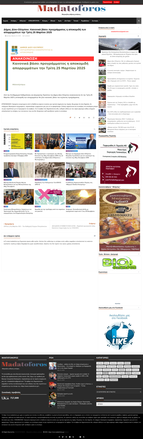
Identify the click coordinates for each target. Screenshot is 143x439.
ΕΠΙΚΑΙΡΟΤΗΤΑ (34, 21)
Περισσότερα (107, 2)
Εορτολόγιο (117, 303)
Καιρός (129, 370)
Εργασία (122, 370)
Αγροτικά (113, 363)
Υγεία (59, 21)
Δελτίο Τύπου (7, 179)
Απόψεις (14, 21)
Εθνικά (52, 21)
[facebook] (59, 437)
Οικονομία (112, 373)
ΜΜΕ (105, 373)
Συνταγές (95, 21)
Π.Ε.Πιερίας (120, 373)
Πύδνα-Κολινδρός (115, 376)
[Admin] (76, 435)
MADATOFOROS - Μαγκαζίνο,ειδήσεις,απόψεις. (29, 432)
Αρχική (5, 21)
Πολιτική (105, 376)
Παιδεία (128, 373)
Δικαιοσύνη (135, 366)
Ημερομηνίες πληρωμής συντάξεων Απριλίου (121, 96)
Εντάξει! (116, 2)
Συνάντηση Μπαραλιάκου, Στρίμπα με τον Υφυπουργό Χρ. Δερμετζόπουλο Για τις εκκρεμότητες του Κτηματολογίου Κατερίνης (18, 211)
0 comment (27, 36)
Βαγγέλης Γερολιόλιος (72, 151)
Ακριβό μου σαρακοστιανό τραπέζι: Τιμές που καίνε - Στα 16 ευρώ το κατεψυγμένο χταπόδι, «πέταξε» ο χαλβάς (123, 88)
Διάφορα (120, 366)
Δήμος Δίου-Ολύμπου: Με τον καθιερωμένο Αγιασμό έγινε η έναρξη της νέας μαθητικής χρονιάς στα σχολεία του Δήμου (124, 63)
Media (106, 363)
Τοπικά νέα (133, 376)
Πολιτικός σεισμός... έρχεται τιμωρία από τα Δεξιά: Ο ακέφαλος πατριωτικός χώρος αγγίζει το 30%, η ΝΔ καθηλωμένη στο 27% (73, 376)
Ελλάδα (115, 370)
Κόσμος (45, 21)
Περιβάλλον (85, 21)
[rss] (73, 437)
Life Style (67, 21)
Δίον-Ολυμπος (101, 366)
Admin (67, 432)
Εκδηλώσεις (107, 370)
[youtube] (69, 437)
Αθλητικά (22, 21)
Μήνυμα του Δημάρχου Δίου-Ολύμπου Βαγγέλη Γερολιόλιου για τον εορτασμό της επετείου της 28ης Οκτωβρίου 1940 (80, 155)
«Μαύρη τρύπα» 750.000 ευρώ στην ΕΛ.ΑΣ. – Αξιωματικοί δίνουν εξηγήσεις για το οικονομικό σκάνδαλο (121, 129)
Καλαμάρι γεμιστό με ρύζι (65, 394)
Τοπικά (75, 21)
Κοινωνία (38, 206)
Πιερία (99, 376)
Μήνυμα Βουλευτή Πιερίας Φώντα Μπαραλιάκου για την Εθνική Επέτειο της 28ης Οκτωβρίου (17, 184)
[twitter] (62, 437)
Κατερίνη (6, 151)
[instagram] (66, 437)
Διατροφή (127, 366)
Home (37, 151)
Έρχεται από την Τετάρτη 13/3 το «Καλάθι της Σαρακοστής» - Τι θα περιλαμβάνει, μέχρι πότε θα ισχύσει (122, 105)
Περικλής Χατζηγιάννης (41, 179)
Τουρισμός (100, 379)
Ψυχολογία (114, 379)
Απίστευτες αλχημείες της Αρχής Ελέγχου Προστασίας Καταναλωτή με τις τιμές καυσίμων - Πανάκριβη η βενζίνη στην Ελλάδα (74, 403)
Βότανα (127, 363)
